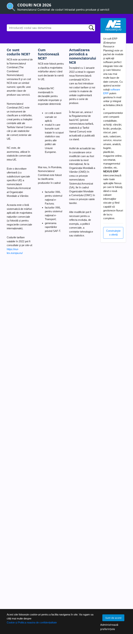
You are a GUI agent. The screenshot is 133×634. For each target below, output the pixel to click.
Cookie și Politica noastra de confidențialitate (32, 622)
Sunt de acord (113, 617)
